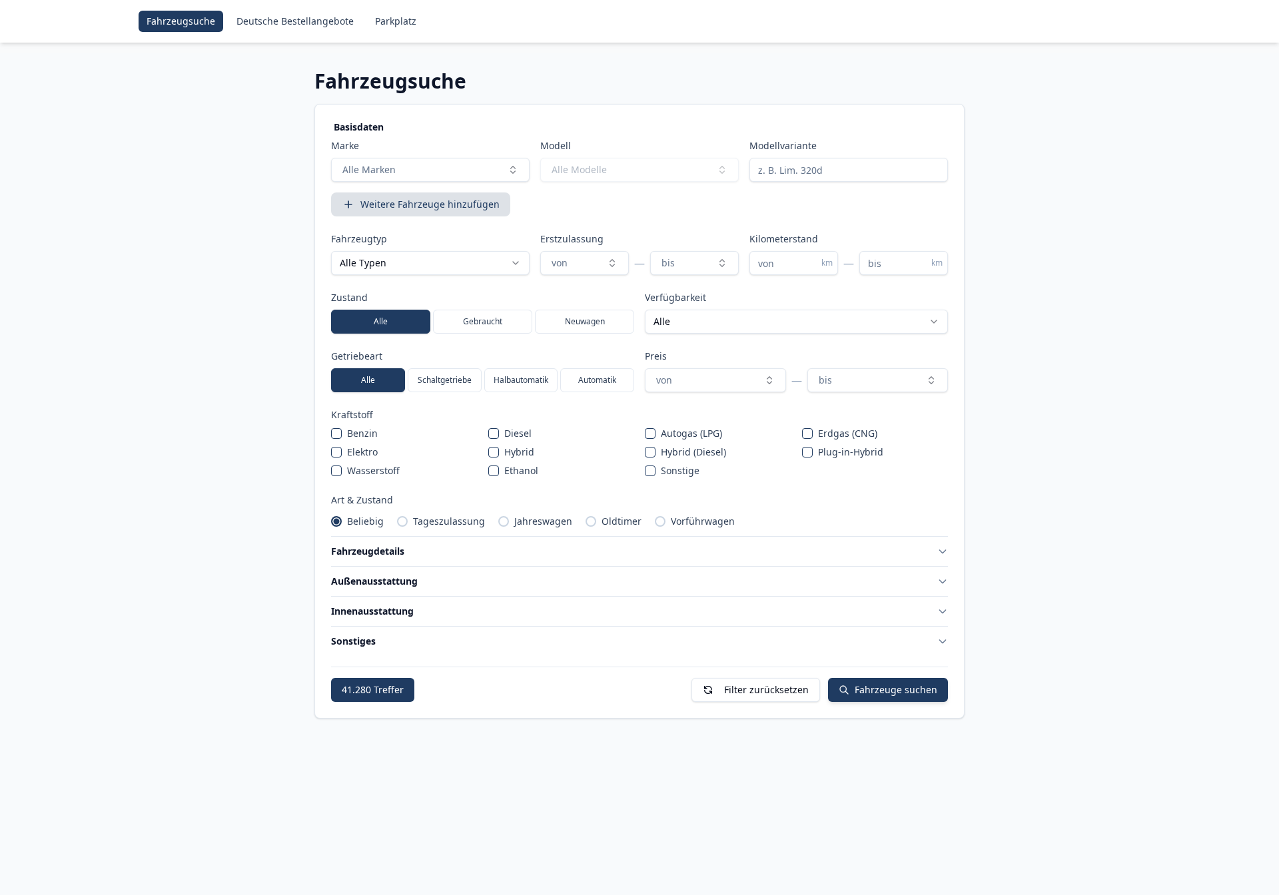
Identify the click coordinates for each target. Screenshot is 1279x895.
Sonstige (680, 470)
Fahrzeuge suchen (896, 689)
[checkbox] (336, 433)
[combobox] (430, 170)
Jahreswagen (543, 521)
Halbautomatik (521, 380)
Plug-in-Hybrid (850, 452)
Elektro (362, 452)
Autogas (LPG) (691, 433)
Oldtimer (621, 521)
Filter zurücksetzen (766, 689)
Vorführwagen (703, 521)
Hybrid (519, 452)
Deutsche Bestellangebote (295, 21)
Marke (345, 145)
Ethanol (521, 470)
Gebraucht (482, 321)
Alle (381, 321)
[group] (482, 322)
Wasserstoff (373, 470)
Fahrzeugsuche (181, 21)
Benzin (362, 433)
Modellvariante (783, 145)
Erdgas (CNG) (847, 433)
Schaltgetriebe (445, 380)
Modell (555, 145)
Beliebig (365, 521)
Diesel (518, 433)
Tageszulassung (449, 521)
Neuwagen (585, 321)
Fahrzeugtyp (359, 238)
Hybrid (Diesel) (693, 452)
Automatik (597, 380)
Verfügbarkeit (675, 297)
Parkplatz (395, 21)
